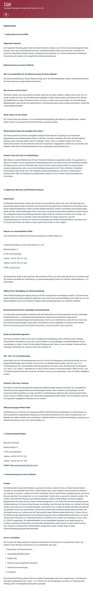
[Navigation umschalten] (6, 14)
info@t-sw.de (15, 267)
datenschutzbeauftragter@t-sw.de (24, 465)
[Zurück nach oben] (89, 591)
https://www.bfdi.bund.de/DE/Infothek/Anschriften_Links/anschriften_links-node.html (38, 325)
